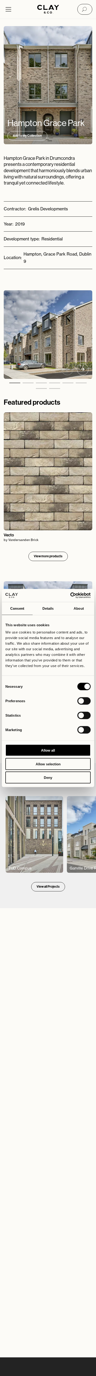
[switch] (84, 701)
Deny (48, 778)
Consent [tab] (17, 608)
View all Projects (48, 887)
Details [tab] (48, 608)
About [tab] (79, 608)
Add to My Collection (27, 136)
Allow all (48, 750)
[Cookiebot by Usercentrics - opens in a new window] (70, 595)
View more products (48, 556)
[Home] (48, 9)
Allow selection (48, 764)
